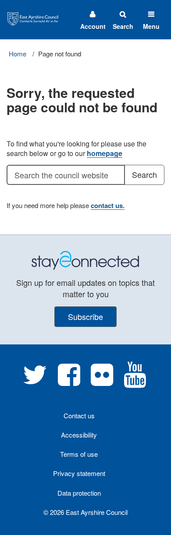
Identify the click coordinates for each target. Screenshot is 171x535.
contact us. (108, 205)
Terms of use (79, 454)
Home (17, 53)
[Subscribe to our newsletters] (85, 259)
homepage (104, 153)
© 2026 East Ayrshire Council (85, 512)
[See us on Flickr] (102, 381)
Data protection (79, 492)
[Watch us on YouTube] (135, 381)
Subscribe (85, 316)
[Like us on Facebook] (69, 381)
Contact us (79, 415)
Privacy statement (79, 473)
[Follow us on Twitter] (35, 381)
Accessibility (79, 434)
